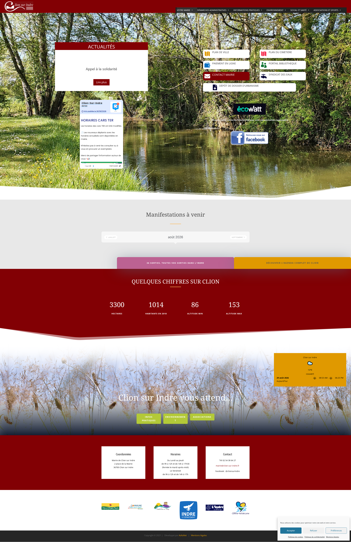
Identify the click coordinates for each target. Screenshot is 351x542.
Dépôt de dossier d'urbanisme (239, 85)
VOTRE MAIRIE (183, 10)
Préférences (336, 530)
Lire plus (101, 82)
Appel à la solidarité (101, 69)
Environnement (275, 10)
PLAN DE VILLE (220, 52)
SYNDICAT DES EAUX (280, 74)
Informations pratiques (246, 10)
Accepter (291, 530)
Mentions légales (332, 537)
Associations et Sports (326, 10)
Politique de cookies (295, 537)
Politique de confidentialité (315, 537)
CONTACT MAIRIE (223, 75)
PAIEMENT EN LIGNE (224, 63)
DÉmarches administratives (211, 10)
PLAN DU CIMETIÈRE (280, 52)
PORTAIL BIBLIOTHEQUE (283, 63)
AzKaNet (183, 535)
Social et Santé (298, 10)
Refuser (313, 530)
